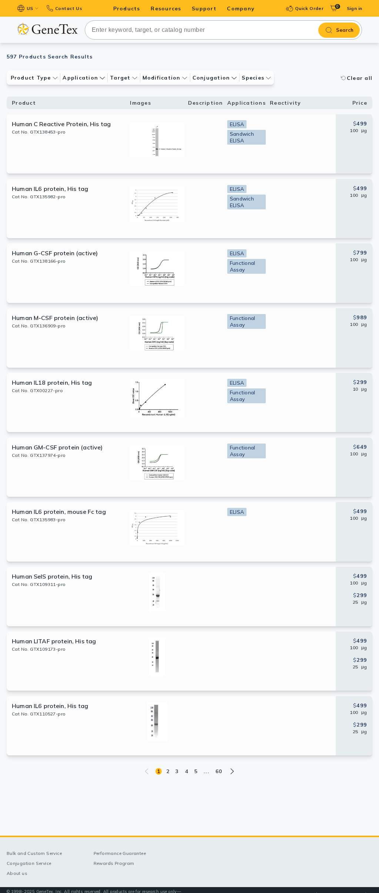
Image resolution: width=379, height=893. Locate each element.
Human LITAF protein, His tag (54, 641)
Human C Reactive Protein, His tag (61, 124)
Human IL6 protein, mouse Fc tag (59, 511)
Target (120, 77)
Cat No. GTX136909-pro (39, 325)
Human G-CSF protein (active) (55, 253)
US (30, 8)
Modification (161, 77)
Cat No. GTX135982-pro (39, 196)
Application (80, 77)
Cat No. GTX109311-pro (39, 584)
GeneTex (47, 28)
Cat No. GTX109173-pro (39, 649)
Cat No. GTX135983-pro (39, 519)
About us (17, 873)
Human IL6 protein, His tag (50, 188)
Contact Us (68, 8)
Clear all (359, 78)
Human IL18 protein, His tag (52, 382)
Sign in (354, 8)
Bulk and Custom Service (34, 853)
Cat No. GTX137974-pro (39, 455)
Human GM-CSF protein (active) (57, 447)
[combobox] (223, 30)
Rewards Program (114, 863)
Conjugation (211, 77)
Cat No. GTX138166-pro (39, 261)
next (232, 771)
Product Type (31, 77)
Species (253, 77)
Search (344, 30)
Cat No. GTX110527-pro (39, 714)
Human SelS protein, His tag (52, 576)
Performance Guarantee (120, 853)
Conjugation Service (29, 863)
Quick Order (309, 8)
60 (218, 771)
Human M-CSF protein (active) (55, 317)
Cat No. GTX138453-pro (39, 132)
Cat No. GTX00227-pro (37, 390)
